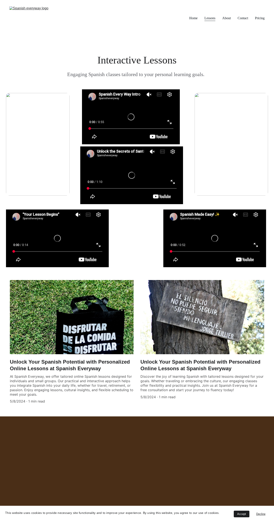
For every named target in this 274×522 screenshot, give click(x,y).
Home (193, 18)
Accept (241, 514)
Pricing (260, 18)
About (226, 18)
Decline (260, 514)
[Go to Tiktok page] (44, 470)
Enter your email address (208, 450)
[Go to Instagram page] (28, 470)
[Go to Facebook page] (11, 470)
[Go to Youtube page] (61, 470)
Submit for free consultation (215, 472)
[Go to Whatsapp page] (77, 470)
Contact (243, 18)
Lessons (209, 18)
